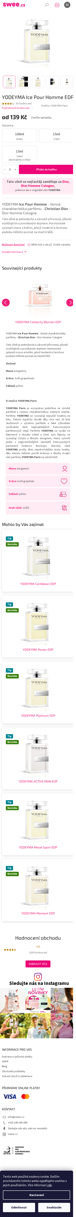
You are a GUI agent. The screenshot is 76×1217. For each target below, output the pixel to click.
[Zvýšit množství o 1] (15, 169)
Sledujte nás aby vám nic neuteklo (27, 1128)
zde (49, 1185)
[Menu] (67, 5)
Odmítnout (19, 1207)
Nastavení (36, 1195)
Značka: (54, 106)
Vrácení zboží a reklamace (17, 1076)
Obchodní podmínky (13, 1071)
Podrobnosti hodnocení (15, 108)
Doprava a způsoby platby (17, 1057)
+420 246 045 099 (17, 1123)
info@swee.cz (16, 1117)
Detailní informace (12, 252)
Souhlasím (54, 1207)
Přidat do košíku (46, 169)
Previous (6, 302)
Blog (4, 1066)
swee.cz (13, 1134)
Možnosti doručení (13, 245)
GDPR (5, 1061)
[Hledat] (47, 5)
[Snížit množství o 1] (4, 169)
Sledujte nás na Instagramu (39, 983)
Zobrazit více (38, 963)
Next (70, 302)
